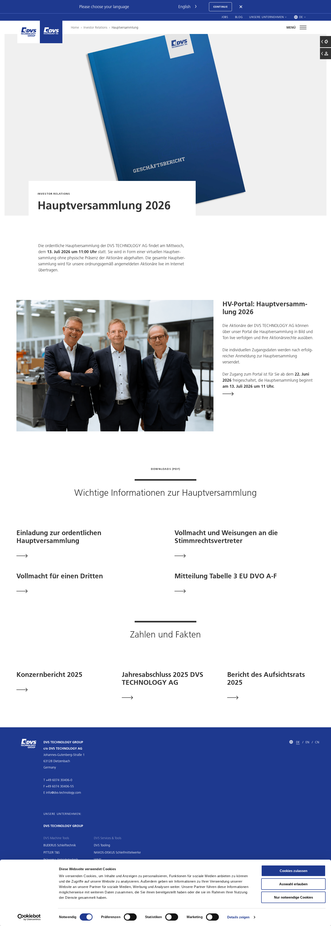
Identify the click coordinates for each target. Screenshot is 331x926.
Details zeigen (238, 917)
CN (317, 742)
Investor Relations (95, 27)
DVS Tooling (102, 845)
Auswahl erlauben (293, 884)
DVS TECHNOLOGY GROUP (63, 826)
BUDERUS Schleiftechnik (59, 845)
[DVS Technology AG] (51, 32)
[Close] (241, 6)
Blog (239, 17)
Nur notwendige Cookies (293, 897)
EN (307, 742)
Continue (220, 6)
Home (75, 27)
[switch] (130, 917)
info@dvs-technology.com (63, 793)
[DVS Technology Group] (28, 32)
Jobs (225, 17)
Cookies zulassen (293, 871)
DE (298, 742)
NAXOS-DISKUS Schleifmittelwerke (117, 852)
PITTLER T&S (51, 852)
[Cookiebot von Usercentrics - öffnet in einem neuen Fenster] (29, 917)
